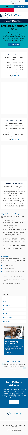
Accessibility (11, 425)
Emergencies (7, 9)
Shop (7, 6)
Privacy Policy (5, 425)
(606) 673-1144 (14, 3)
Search (24, 425)
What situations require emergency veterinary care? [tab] (13, 272)
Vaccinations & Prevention (9, 298)
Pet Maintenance (7, 321)
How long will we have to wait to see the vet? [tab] (13, 276)
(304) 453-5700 (15, 139)
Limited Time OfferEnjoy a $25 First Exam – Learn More (13, 21)
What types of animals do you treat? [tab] (11, 283)
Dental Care (5, 313)
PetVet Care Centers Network (16, 430)
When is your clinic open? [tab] (9, 268)
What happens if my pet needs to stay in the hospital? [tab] (13, 279)
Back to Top (14, 426)
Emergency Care (7, 309)
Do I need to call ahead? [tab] (8, 265)
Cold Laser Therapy (7, 317)
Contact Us (14, 402)
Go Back (5, 290)
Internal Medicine (7, 305)
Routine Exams (6, 301)
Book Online (21, 6)
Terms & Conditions (18, 425)
